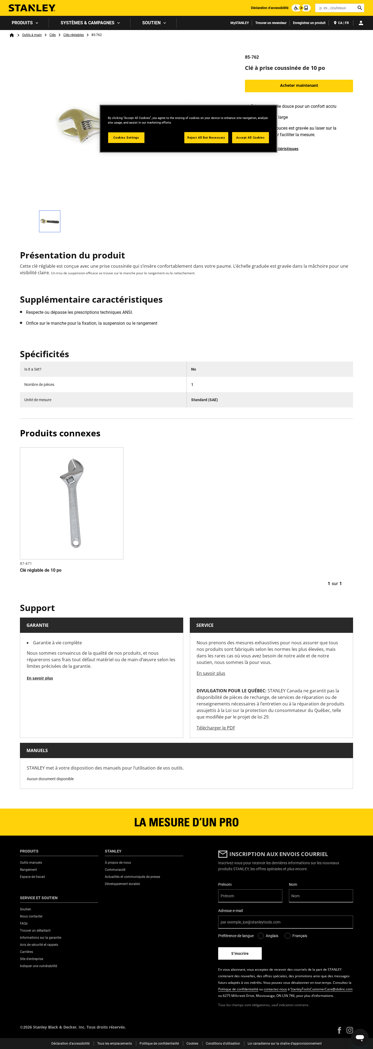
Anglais (272, 936)
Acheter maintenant (299, 85)
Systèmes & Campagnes (87, 22)
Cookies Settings (126, 137)
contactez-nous (275, 989)
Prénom (225, 884)
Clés (52, 35)
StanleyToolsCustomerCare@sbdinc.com (322, 989)
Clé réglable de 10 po (40, 570)
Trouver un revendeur (270, 23)
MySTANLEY (239, 23)
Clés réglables (73, 35)
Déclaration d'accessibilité (269, 8)
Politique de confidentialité (238, 989)
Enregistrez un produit (309, 23)
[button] (339, 1030)
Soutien (151, 22)
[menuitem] (24, 23)
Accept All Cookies (250, 137)
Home (11, 35)
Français (299, 936)
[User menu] (361, 23)
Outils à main (32, 35)
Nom (293, 884)
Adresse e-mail (230, 910)
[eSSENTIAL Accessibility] (301, 8)
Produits (22, 22)
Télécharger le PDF (216, 728)
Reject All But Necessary (206, 137)
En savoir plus (40, 678)
